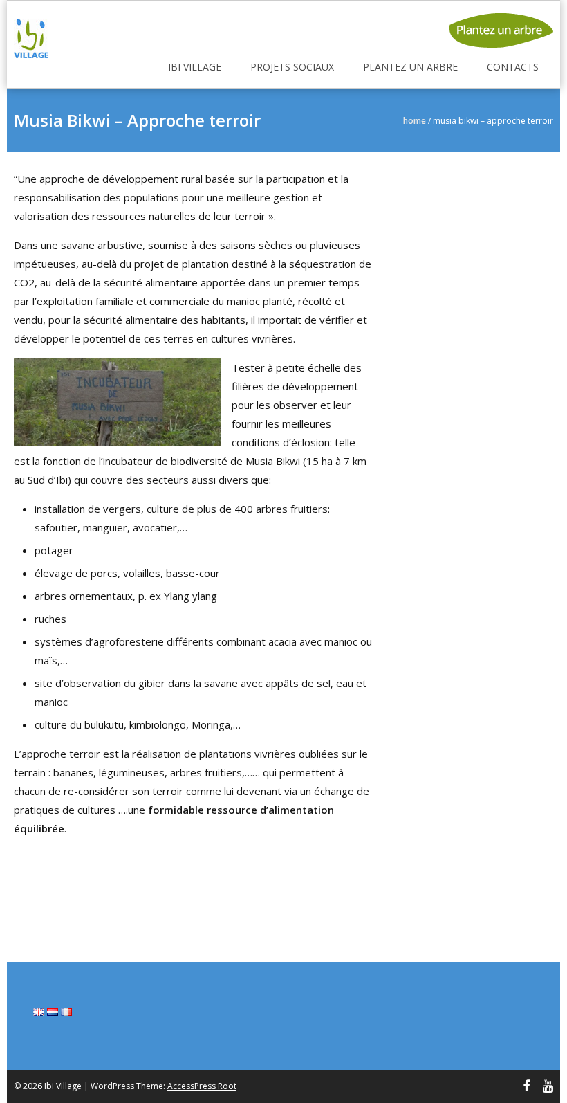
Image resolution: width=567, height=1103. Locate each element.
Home (414, 121)
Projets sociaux (292, 66)
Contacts (513, 66)
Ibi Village (194, 66)
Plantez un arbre (410, 66)
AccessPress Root (201, 1086)
